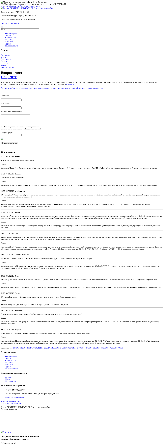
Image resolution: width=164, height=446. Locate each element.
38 (68, 348)
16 (29, 348)
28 (50, 348)
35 (63, 348)
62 (111, 348)
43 (77, 348)
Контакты (4, 63)
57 (102, 348)
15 (27, 348)
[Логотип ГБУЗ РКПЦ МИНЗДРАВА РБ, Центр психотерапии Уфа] (27, 8)
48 (86, 348)
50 (90, 348)
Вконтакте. (70, 84)
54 (97, 348)
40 (72, 348)
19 (34, 348)
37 (66, 348)
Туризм (3, 65)
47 (84, 348)
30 (54, 348)
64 (115, 348)
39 (70, 348)
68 (122, 348)
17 (31, 348)
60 (108, 348)
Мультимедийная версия (10, 6)
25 (45, 348)
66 (118, 348)
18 (33, 348)
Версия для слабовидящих (30, 6)
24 (43, 348)
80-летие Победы (7, 67)
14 (25, 348)
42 (75, 348)
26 (47, 348)
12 (22, 348)
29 (52, 348)
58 (104, 348)
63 (113, 348)
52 (93, 348)
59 (106, 348)
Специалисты (6, 59)
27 (49, 348)
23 (42, 348)
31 (56, 348)
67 (120, 348)
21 (38, 348)
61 (109, 348)
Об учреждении (7, 55)
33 (59, 348)
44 (79, 348)
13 (24, 348)
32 (58, 348)
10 (19, 348)
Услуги (3, 57)
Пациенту (4, 61)
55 (99, 348)
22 (40, 348)
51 (91, 348)
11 (20, 348)
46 (83, 348)
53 (95, 348)
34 (61, 348)
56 (100, 348)
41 (74, 348)
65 (116, 348)
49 (88, 348)
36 (65, 348)
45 (81, 348)
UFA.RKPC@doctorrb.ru (10, 23)
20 (36, 348)
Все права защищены (9, 409)
